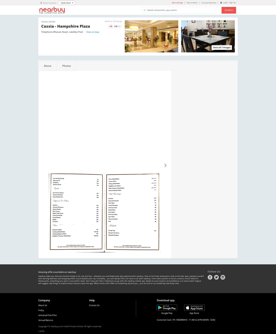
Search (229, 10)
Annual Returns (45, 320)
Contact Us (94, 305)
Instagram (222, 277)
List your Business (208, 2)
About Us (42, 305)
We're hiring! (177, 2)
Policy (41, 310)
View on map (92, 32)
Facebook (210, 277)
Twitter (216, 277)
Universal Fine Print (47, 315)
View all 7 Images (221, 47)
